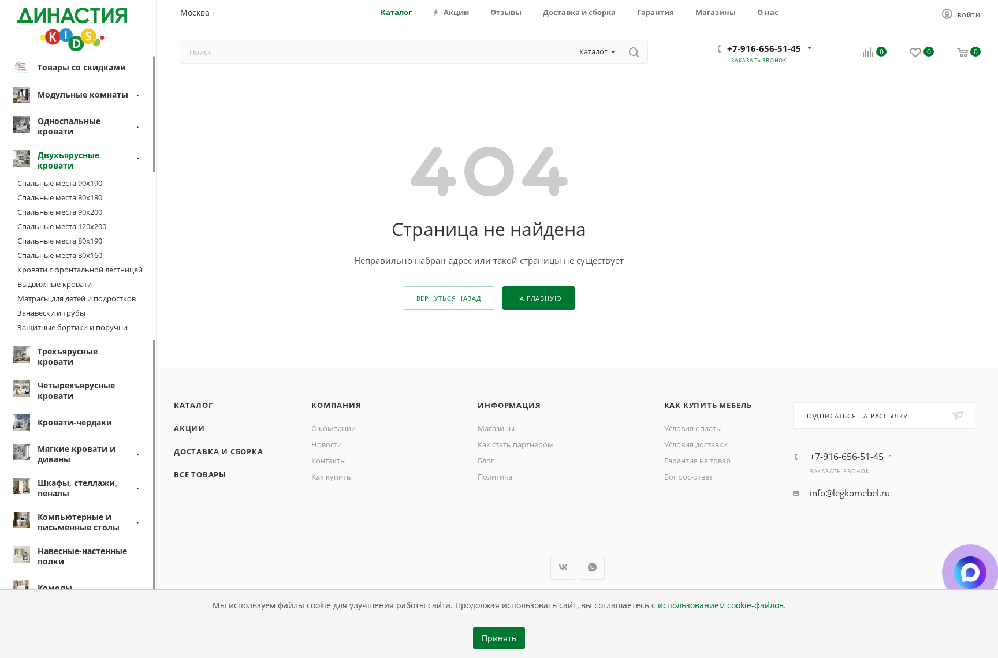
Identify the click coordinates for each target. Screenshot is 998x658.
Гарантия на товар (697, 460)
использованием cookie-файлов (721, 605)
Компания (336, 405)
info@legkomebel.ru (850, 493)
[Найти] (634, 52)
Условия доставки (696, 444)
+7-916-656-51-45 (764, 48)
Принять (499, 638)
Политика (495, 477)
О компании (333, 428)
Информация (509, 405)
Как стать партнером (515, 444)
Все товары (200, 474)
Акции (189, 428)
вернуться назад (449, 298)
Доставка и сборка (218, 451)
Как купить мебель (708, 405)
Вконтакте (562, 567)
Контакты (328, 460)
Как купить (331, 477)
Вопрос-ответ (688, 477)
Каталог (193, 405)
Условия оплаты (693, 428)
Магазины (496, 428)
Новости (326, 444)
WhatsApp (592, 567)
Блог (486, 460)
